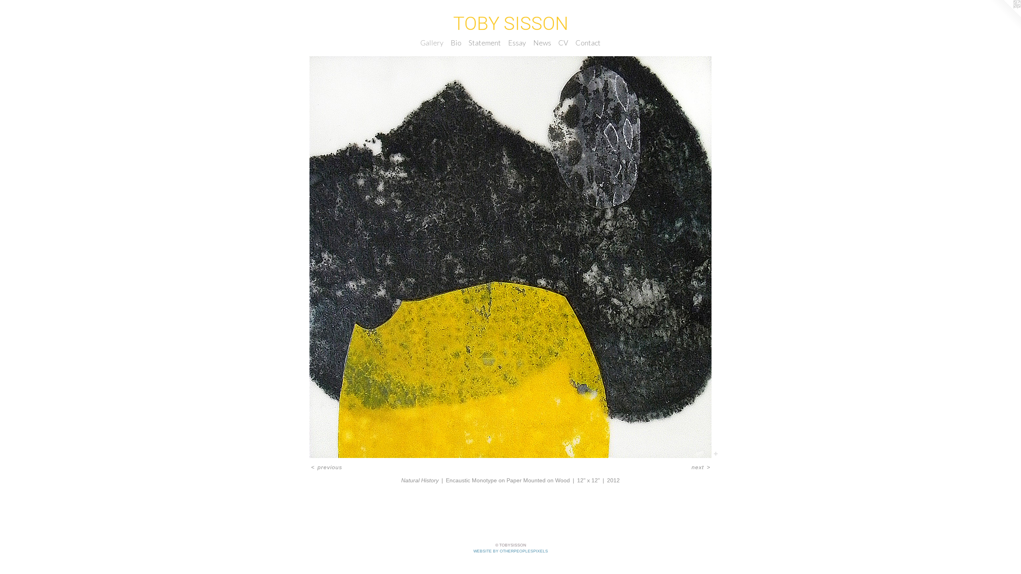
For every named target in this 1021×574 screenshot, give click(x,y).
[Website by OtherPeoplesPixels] (1005, 16)
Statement (485, 42)
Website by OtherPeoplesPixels (510, 551)
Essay (517, 42)
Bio (456, 42)
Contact (588, 42)
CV (563, 42)
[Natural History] (510, 257)
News (542, 42)
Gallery (431, 42)
